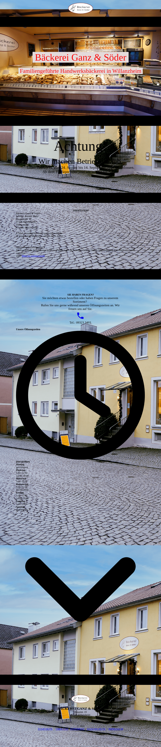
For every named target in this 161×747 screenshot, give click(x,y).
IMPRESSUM (115, 729)
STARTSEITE (45, 729)
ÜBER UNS (62, 729)
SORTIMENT (77, 729)
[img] (80, 8)
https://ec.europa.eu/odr (33, 256)
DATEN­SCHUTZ (96, 729)
